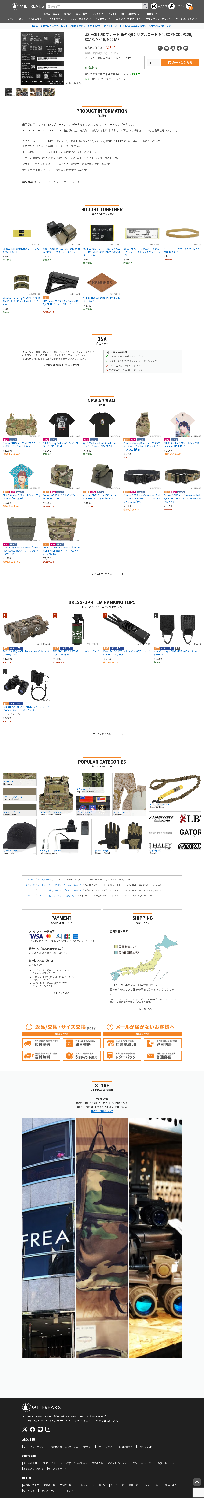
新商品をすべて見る (102, 574)
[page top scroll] (197, 1482)
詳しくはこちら (61, 993)
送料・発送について (118, 1463)
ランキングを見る (102, 733)
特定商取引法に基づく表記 (64, 1446)
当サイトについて (105, 1446)
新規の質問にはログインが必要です (62, 364)
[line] (40, 1429)
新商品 (67, 14)
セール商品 (29, 1490)
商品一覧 (133, 1485)
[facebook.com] (32, 1429)
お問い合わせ (126, 1446)
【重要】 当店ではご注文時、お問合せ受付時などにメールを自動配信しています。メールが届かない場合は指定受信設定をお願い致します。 (102, 26)
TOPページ (30, 879)
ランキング (97, 14)
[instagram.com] (47, 1429)
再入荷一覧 (65, 1485)
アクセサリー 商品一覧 (64, 895)
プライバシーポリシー (34, 1446)
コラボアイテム (47, 1490)
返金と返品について (33, 1468)
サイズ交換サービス (58, 1468)
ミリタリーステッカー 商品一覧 (67, 884)
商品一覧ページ (44, 879)
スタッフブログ (145, 1446)
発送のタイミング (142, 1463)
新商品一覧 (49, 1485)
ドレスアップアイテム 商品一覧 (67, 890)
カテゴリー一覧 (44, 884)
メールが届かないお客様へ (73, 1463)
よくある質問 (30, 1463)
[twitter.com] (24, 1429)
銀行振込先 (97, 1463)
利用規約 (87, 1446)
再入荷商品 (81, 14)
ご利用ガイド (48, 1463)
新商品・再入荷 (51, 14)
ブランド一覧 (99, 1485)
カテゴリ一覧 (117, 1485)
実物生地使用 (135, 14)
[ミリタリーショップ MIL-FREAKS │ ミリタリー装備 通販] (28, 6)
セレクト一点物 (116, 14)
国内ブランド (153, 14)
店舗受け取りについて (102, 1111)
